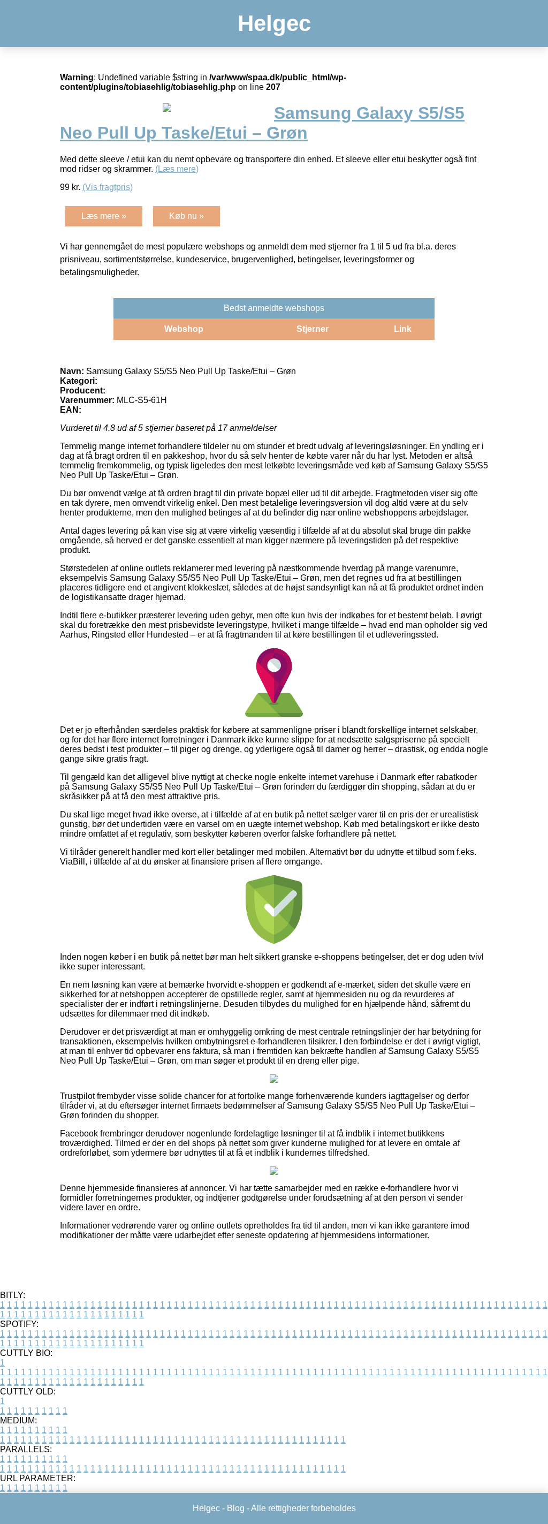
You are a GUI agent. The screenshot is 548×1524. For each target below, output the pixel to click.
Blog (236, 1508)
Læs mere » (103, 216)
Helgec (274, 23)
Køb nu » (186, 216)
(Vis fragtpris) (107, 187)
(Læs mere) (177, 168)
